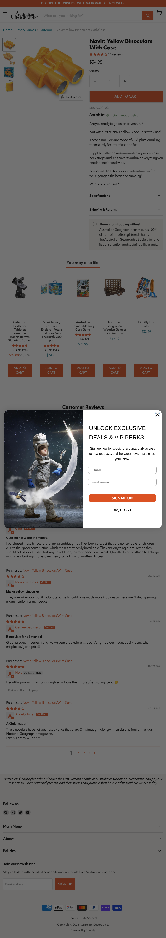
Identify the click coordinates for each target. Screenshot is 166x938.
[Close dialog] (157, 414)
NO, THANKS (122, 510)
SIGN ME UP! (122, 498)
